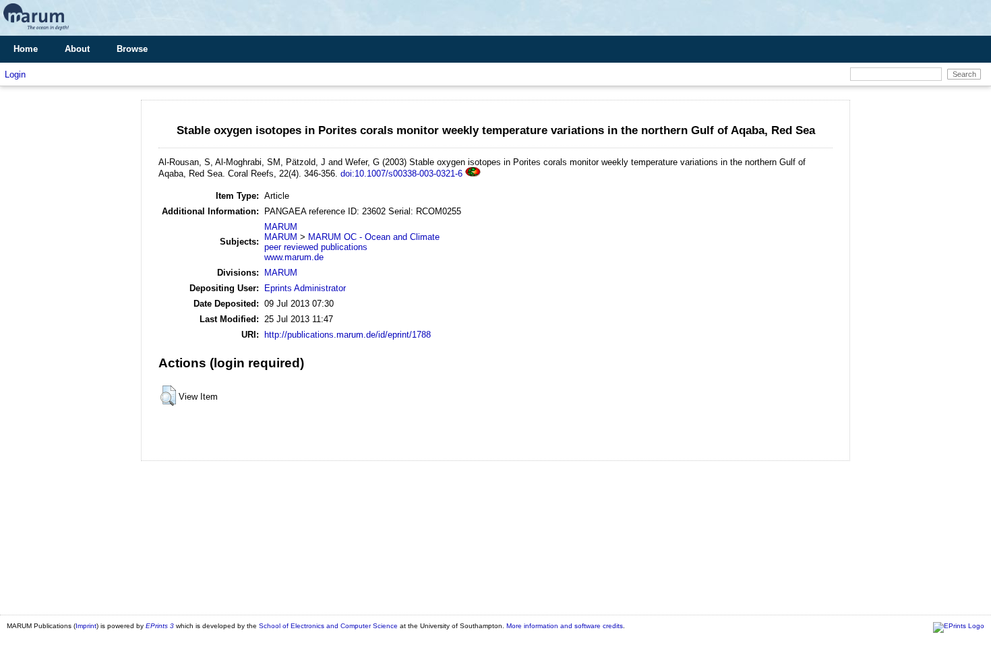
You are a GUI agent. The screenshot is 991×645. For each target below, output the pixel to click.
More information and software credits (564, 625)
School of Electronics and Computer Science (328, 625)
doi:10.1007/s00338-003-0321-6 (401, 173)
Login (15, 74)
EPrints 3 (160, 625)
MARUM (280, 227)
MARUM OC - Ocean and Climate (374, 237)
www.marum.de (294, 257)
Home (25, 49)
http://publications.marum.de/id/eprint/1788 (347, 335)
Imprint (86, 625)
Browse (132, 49)
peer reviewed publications (315, 247)
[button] (168, 396)
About (77, 49)
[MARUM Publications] (36, 31)
